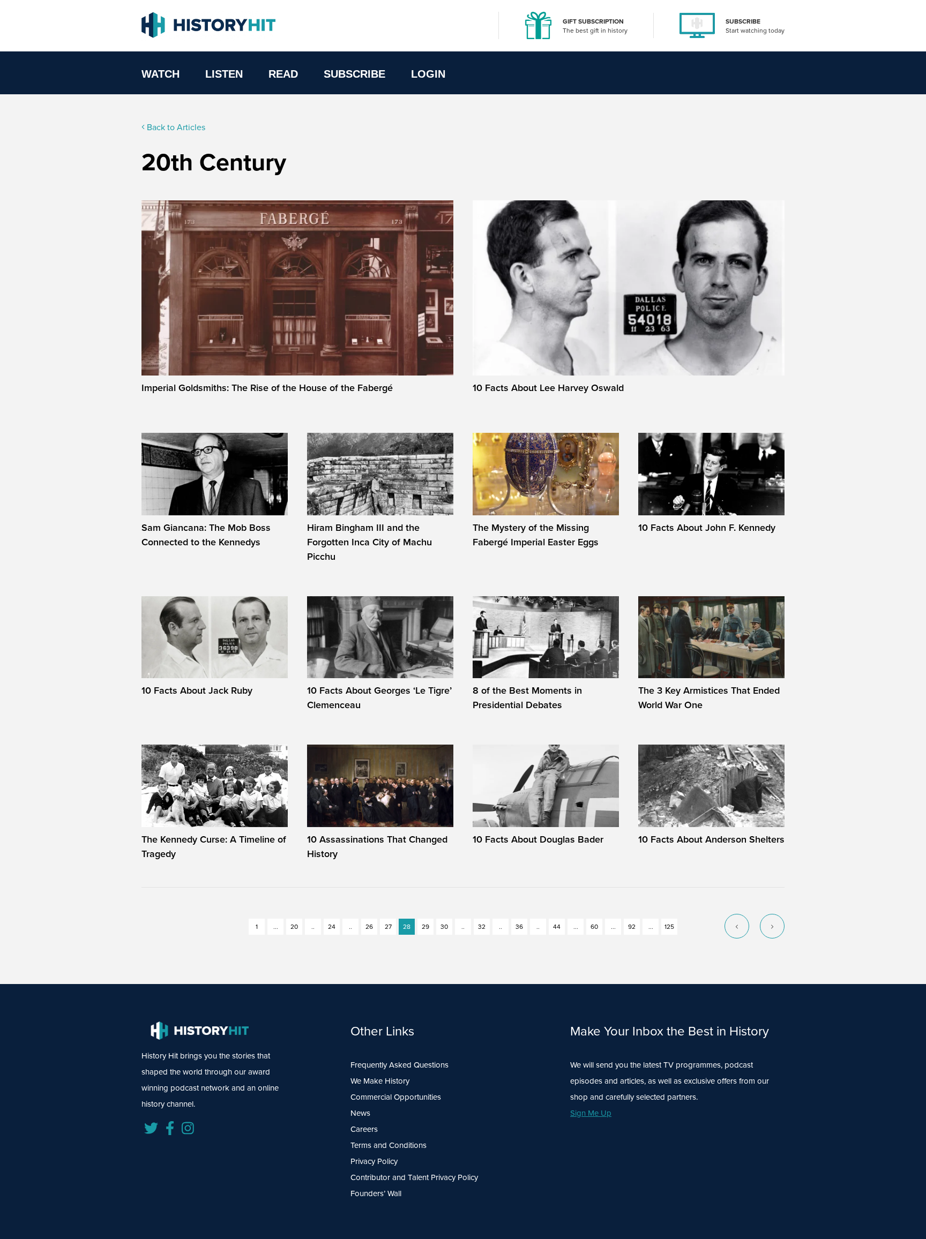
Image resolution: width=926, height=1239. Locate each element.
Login (428, 74)
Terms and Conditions (388, 1145)
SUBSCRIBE (743, 21)
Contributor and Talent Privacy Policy (414, 1177)
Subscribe (354, 74)
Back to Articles (175, 127)
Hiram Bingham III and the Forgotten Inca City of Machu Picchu (369, 542)
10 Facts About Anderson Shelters (711, 839)
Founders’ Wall (375, 1193)
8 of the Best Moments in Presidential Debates (527, 698)
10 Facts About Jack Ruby (196, 690)
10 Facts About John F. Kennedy (706, 528)
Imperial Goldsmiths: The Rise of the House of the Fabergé (267, 388)
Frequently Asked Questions (399, 1065)
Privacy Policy (374, 1161)
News (360, 1113)
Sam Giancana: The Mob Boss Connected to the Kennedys (206, 535)
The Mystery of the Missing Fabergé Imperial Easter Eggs (536, 535)
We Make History (379, 1081)
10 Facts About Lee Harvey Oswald (548, 388)
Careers (364, 1129)
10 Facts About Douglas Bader (538, 839)
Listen (224, 74)
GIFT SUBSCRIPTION (593, 21)
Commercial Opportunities (395, 1097)
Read (283, 74)
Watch (160, 74)
